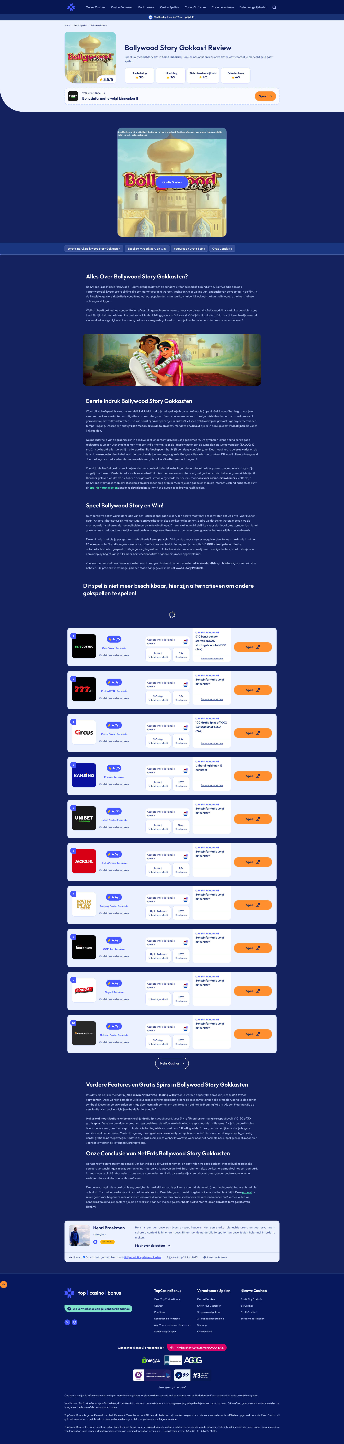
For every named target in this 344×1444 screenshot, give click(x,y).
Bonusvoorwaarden (212, 658)
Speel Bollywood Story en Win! (147, 248)
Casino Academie (223, 7)
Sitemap (202, 1325)
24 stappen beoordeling (210, 1318)
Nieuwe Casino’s (254, 1290)
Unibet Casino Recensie (114, 820)
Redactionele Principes (167, 1318)
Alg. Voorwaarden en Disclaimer (172, 1325)
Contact (158, 1305)
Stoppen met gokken (209, 1312)
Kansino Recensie (114, 777)
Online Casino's (95, 7)
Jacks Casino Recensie (114, 863)
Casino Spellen (169, 7)
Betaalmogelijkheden (253, 7)
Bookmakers (146, 7)
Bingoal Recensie (114, 992)
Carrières (159, 1312)
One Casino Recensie (114, 648)
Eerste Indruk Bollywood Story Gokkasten (94, 248)
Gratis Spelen (172, 182)
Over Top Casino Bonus (167, 1299)
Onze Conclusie (222, 248)
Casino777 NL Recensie (114, 691)
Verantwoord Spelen (213, 1290)
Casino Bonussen (122, 7)
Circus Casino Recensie (114, 734)
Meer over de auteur (150, 1245)
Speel (263, 96)
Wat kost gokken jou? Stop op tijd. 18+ (175, 17)
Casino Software (195, 7)
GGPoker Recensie (114, 949)
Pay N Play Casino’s (251, 1299)
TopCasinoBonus (167, 1290)
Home (67, 25)
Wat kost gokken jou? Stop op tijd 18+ (141, 1347)
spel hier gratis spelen (104, 487)
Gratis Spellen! (249, 1312)
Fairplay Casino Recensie (114, 906)
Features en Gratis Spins (189, 248)
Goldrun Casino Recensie (114, 1035)
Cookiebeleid (204, 1331)
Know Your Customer (209, 1305)
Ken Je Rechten (206, 1299)
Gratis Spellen (80, 25)
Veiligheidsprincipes (165, 1331)
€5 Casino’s (247, 1305)
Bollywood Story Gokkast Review (142, 1257)
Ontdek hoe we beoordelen (114, 655)
